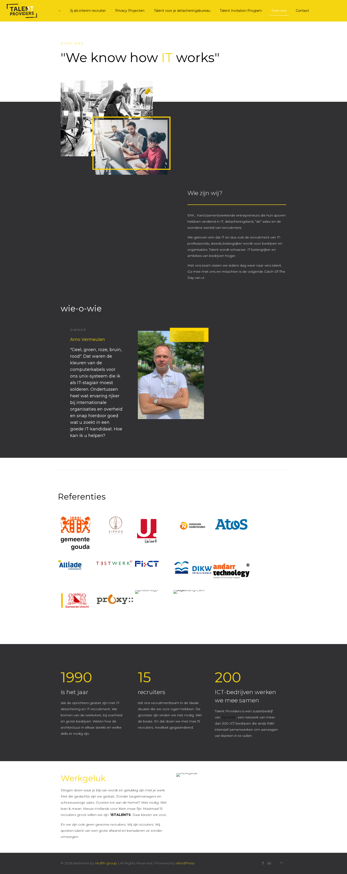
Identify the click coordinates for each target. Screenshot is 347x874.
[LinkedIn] (269, 863)
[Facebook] (262, 863)
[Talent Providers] (26, 10)
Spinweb (228, 717)
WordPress (185, 863)
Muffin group (106, 863)
